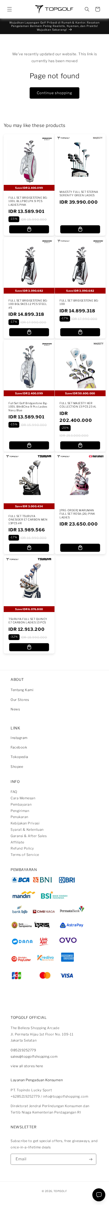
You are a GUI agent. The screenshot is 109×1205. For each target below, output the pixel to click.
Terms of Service (25, 855)
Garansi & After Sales (29, 836)
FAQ (14, 792)
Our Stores (20, 700)
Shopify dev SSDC (60, 1195)
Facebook (19, 747)
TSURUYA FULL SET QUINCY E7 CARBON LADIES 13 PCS (27, 620)
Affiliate (17, 842)
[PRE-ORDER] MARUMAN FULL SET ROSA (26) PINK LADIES (77, 514)
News (15, 709)
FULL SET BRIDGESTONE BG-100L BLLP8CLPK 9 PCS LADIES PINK (28, 201)
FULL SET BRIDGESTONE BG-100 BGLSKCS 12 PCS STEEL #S (28, 304)
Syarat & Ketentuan (27, 830)
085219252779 (23, 1050)
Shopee (17, 767)
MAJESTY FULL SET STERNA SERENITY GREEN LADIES (79, 193)
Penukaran (19, 817)
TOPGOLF (60, 1191)
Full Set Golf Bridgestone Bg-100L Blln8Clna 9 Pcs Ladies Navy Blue (28, 406)
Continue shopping (54, 93)
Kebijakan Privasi (25, 823)
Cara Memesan (23, 798)
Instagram (19, 738)
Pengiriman (20, 811)
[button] (9, 9)
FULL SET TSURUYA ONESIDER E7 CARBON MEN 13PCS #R (27, 520)
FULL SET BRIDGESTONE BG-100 (79, 302)
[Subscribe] (90, 1159)
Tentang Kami (22, 690)
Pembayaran (21, 804)
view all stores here (27, 1066)
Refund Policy (22, 848)
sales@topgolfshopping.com (34, 1056)
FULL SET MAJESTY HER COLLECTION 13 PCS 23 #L (78, 404)
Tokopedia (19, 757)
